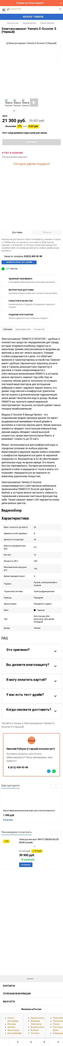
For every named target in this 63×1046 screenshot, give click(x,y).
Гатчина (35, 1033)
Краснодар (13, 1030)
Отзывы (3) (39, 329)
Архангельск (37, 1018)
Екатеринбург (14, 1033)
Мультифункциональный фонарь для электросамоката (29, 810)
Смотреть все (13, 23)
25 (14, 111)
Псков (56, 1024)
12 (34, 847)
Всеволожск (37, 1027)
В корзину (8, 820)
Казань (11, 1027)
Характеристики (23, 329)
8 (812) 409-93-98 (33, 256)
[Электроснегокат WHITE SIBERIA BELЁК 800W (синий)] (9, 847)
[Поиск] (47, 10)
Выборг (35, 1030)
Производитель (29, 23)
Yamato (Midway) (47, 23)
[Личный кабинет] (53, 10)
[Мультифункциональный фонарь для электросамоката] (31, 800)
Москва (11, 1024)
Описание (7, 329)
